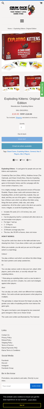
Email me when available (22, 146)
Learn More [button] (32, 400)
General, (33, 151)
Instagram (5, 365)
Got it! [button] (22, 405)
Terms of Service (7, 345)
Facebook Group (7, 368)
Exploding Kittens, (23, 151)
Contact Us (6, 335)
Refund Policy (6, 340)
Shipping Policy (7, 343)
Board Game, (12, 151)
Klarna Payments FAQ (9, 348)
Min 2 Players (25, 154)
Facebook (5, 360)
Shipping (19, 117)
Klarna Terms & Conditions (11, 350)
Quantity (22, 123)
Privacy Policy (7, 337)
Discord (4, 363)
